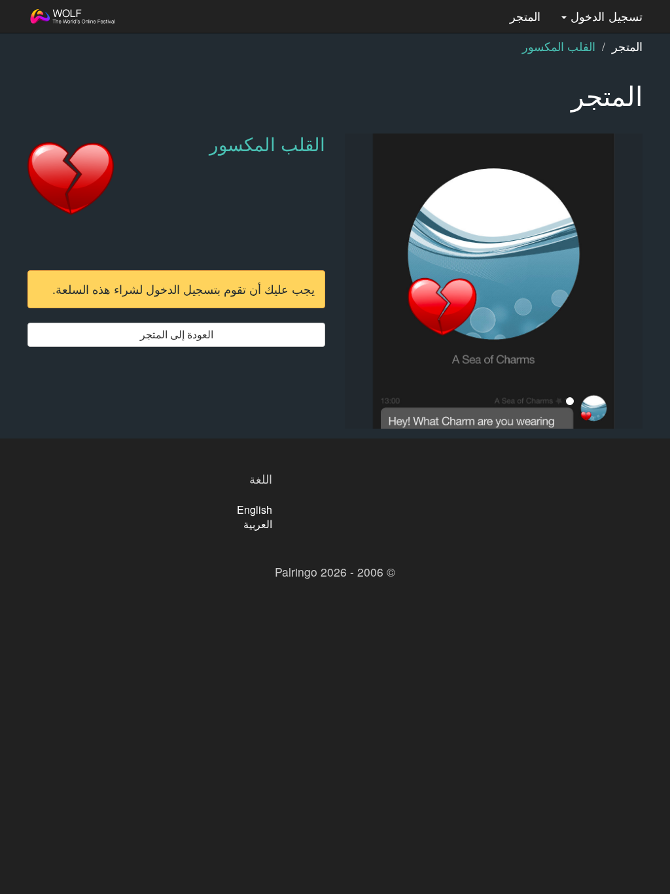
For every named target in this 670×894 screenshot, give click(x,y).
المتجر (525, 16)
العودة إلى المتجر (176, 334)
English (254, 509)
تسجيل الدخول (605, 16)
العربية (257, 523)
